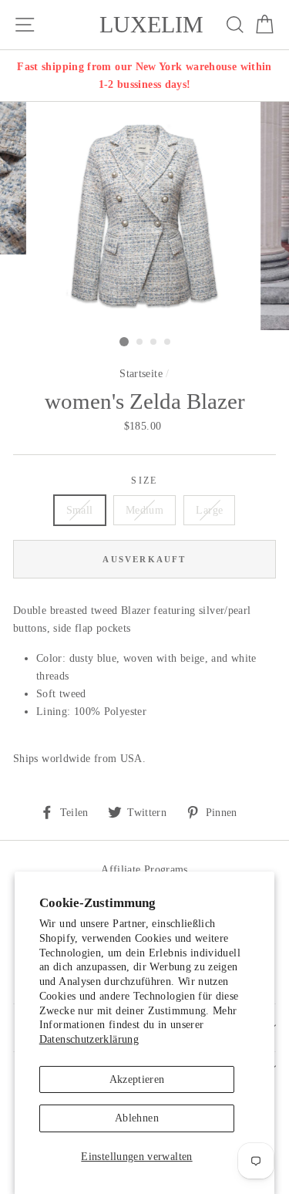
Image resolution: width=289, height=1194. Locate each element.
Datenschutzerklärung (89, 1039)
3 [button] (154, 342)
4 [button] (168, 342)
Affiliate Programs (144, 869)
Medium (144, 510)
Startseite (141, 373)
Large (209, 510)
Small (79, 510)
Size (144, 481)
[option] (144, 75)
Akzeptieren (137, 1079)
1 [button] (124, 341)
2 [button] (140, 342)
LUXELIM (151, 24)
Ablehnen (137, 1117)
